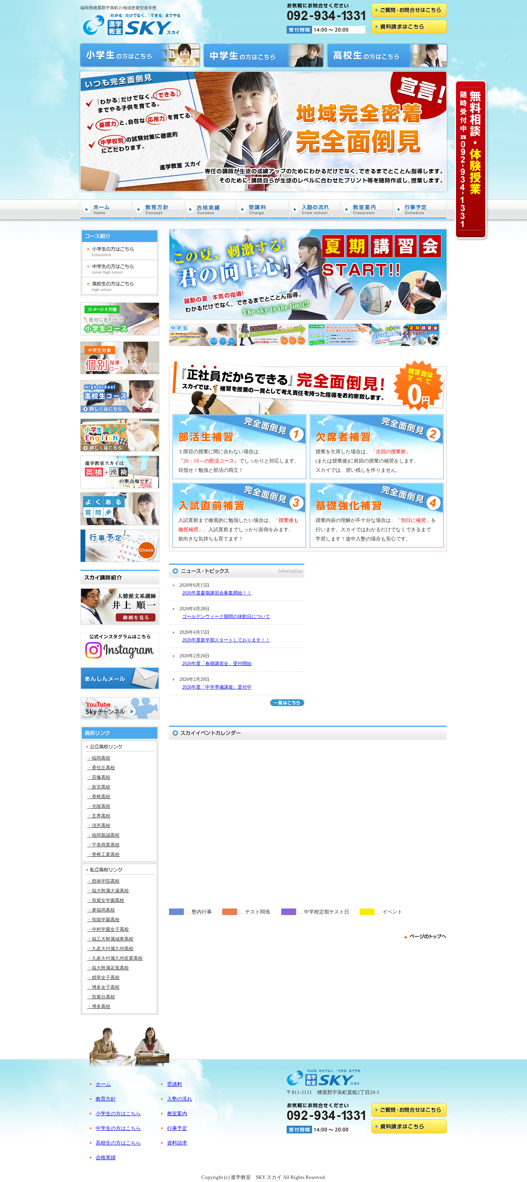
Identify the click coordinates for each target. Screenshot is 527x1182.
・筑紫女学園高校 (105, 900)
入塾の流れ (315, 209)
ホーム (106, 209)
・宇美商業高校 (103, 845)
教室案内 (367, 209)
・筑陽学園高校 (103, 919)
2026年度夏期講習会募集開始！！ (217, 593)
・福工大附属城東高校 (110, 939)
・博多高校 (98, 1006)
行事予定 (420, 209)
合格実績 (211, 209)
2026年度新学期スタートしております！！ (226, 640)
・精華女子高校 (103, 977)
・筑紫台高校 (101, 997)
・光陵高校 (98, 806)
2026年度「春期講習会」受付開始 (217, 663)
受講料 (263, 209)
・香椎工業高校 (103, 854)
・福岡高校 (98, 758)
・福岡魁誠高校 (103, 835)
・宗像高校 (98, 777)
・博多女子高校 (103, 987)
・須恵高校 (98, 825)
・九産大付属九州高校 (110, 948)
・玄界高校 (98, 816)
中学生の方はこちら (119, 268)
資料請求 (177, 1143)
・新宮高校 (98, 787)
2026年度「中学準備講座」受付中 (217, 687)
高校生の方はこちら (119, 286)
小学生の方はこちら (119, 251)
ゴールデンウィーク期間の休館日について (226, 616)
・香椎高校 (98, 796)
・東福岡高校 (101, 910)
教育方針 (159, 209)
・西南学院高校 (103, 881)
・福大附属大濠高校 (108, 890)
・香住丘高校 (101, 767)
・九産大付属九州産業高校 (115, 958)
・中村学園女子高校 (108, 929)
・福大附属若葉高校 (108, 968)
